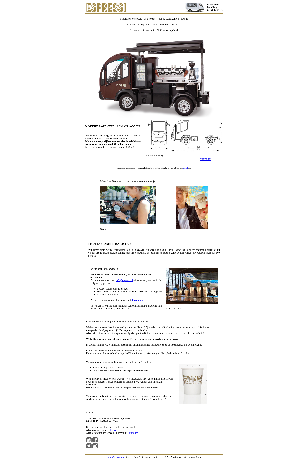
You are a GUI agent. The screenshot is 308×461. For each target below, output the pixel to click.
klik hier (113, 430)
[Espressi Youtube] (89, 441)
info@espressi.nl (124, 280)
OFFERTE (205, 159)
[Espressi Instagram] (95, 447)
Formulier (133, 432)
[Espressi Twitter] (89, 447)
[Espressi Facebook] (95, 441)
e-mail (185, 168)
